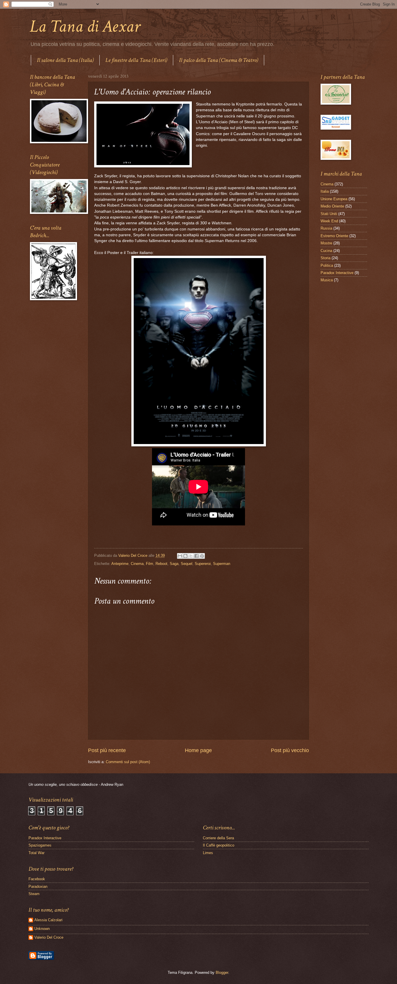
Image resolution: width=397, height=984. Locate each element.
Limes (208, 853)
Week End (329, 221)
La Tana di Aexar (85, 26)
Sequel (186, 563)
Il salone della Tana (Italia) (65, 60)
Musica (327, 280)
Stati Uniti (329, 214)
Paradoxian (37, 886)
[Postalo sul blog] (185, 556)
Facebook (36, 879)
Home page (198, 750)
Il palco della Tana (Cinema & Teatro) (218, 60)
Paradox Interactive (337, 273)
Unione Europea (334, 199)
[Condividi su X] (191, 556)
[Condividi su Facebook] (196, 556)
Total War (36, 853)
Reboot (161, 563)
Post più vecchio (290, 750)
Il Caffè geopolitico (218, 845)
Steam (34, 894)
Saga (174, 563)
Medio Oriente (332, 206)
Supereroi (203, 563)
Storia (325, 258)
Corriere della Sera (218, 838)
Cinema (137, 563)
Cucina (326, 250)
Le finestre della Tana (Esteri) (136, 60)
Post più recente (107, 750)
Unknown (42, 928)
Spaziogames (39, 845)
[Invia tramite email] (180, 556)
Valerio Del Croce (48, 937)
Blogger (222, 972)
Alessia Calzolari (48, 920)
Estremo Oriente (334, 236)
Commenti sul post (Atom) (128, 762)
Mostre (326, 243)
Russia (326, 228)
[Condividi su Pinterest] (202, 556)
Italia (325, 191)
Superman (221, 563)
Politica (327, 265)
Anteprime (119, 563)
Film (149, 563)
